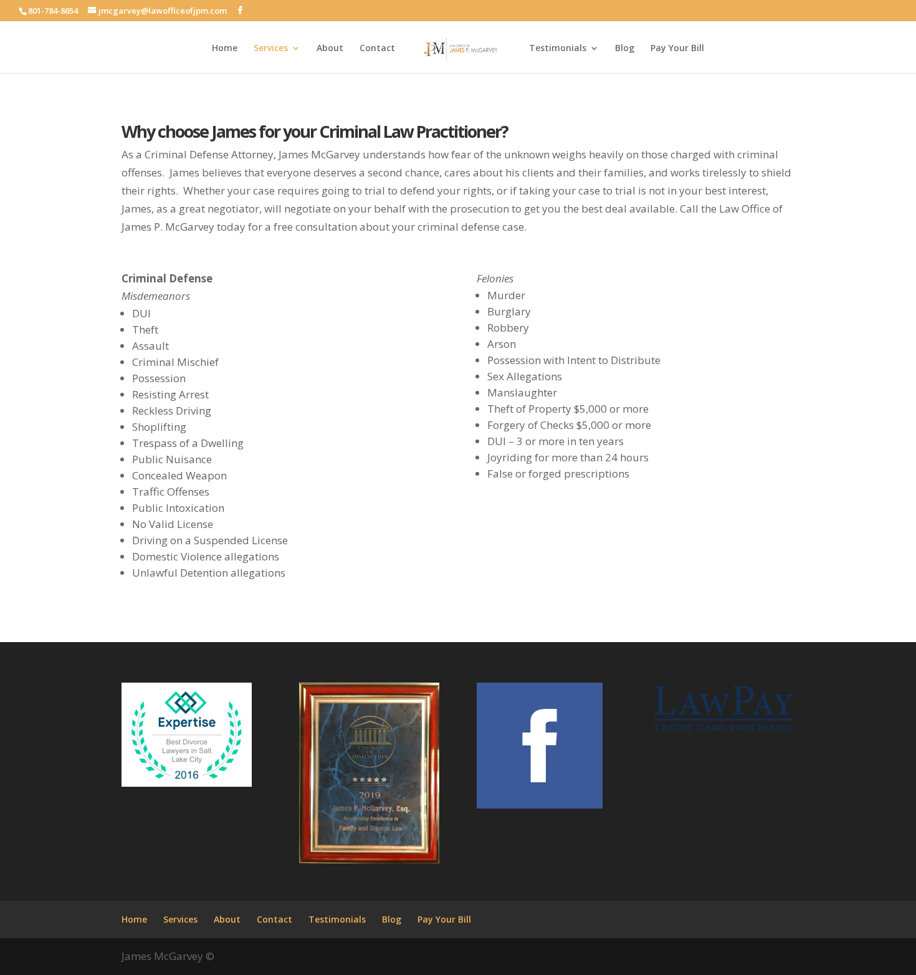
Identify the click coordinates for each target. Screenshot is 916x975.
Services (271, 49)
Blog (624, 49)
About (330, 49)
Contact (377, 49)
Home (224, 49)
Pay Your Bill (677, 49)
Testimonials (557, 49)
